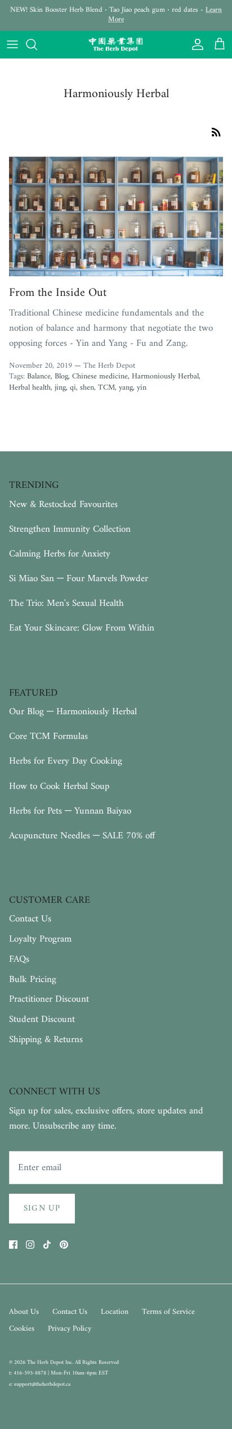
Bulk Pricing (32, 979)
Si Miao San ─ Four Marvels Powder (78, 578)
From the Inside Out (57, 292)
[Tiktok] (47, 1244)
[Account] (194, 44)
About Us (24, 1312)
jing (60, 388)
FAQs (19, 959)
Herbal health (30, 388)
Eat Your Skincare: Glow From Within (81, 628)
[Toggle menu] (12, 44)
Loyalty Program (40, 939)
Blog (61, 376)
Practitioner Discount (49, 999)
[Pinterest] (64, 1244)
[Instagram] (30, 1244)
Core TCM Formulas (48, 736)
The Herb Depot (46, 1362)
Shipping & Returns (46, 1039)
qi (73, 388)
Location (114, 1312)
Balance (39, 376)
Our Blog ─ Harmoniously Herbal (73, 712)
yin (141, 388)
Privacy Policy (69, 1329)
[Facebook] (13, 1244)
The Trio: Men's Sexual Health (66, 603)
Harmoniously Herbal (165, 376)
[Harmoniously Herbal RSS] (216, 132)
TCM (106, 388)
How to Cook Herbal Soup (59, 786)
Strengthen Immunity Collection (70, 529)
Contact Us (30, 919)
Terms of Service (168, 1312)
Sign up (42, 1208)
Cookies (21, 1329)
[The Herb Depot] (116, 44)
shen (87, 388)
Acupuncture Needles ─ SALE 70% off (82, 836)
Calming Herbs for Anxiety (59, 554)
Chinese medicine (100, 376)
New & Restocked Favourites (63, 504)
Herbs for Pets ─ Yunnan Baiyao (70, 811)
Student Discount (42, 1019)
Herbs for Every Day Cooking (65, 761)
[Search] (37, 44)
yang (126, 388)
